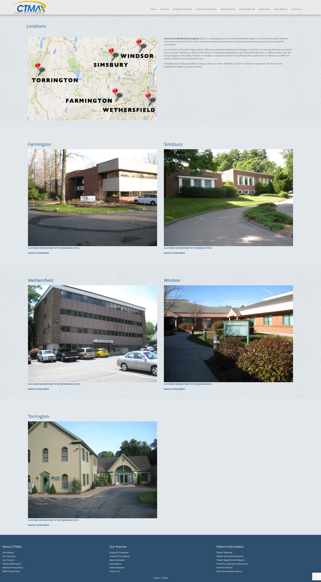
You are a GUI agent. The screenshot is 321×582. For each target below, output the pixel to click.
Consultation (115, 563)
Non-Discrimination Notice (229, 571)
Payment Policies (225, 567)
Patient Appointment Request (231, 560)
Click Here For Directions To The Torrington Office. (53, 520)
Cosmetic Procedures (206, 9)
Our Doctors (8, 560)
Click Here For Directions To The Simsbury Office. (188, 248)
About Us (164, 9)
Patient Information (12, 563)
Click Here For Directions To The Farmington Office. (53, 248)
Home (153, 9)
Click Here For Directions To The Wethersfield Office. (54, 384)
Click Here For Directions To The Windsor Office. (188, 384)
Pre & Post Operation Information (233, 563)
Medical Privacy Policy (13, 567)
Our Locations (9, 556)
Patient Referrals (247, 9)
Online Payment (117, 567)
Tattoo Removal (116, 560)
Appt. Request (280, 9)
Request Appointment (38, 253)
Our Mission (8, 552)
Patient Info (264, 9)
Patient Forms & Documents (230, 556)
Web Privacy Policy (11, 571)
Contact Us (296, 9)
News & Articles (228, 9)
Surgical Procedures (182, 9)
